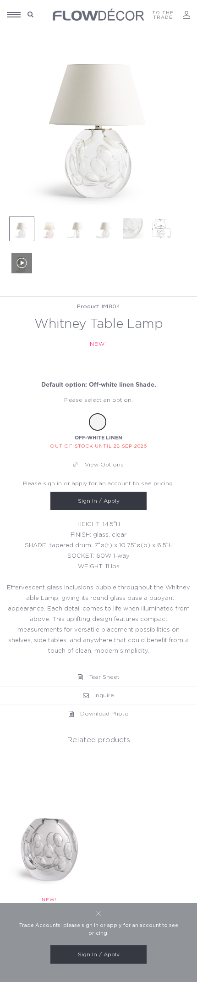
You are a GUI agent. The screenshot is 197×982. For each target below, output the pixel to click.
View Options (104, 464)
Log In (186, 15)
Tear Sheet (104, 677)
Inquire (104, 695)
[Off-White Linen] (97, 422)
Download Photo (104, 713)
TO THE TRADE (163, 15)
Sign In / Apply (99, 501)
